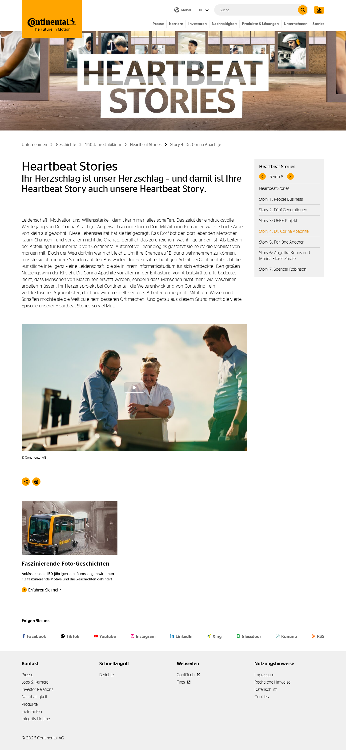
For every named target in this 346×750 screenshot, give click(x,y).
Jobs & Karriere (35, 682)
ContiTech (186, 675)
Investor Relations (37, 689)
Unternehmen (295, 23)
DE (201, 10)
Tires (181, 682)
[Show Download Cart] (318, 10)
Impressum (264, 675)
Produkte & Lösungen (260, 23)
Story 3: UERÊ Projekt (278, 220)
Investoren (197, 23)
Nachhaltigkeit (224, 23)
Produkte (30, 704)
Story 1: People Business (281, 199)
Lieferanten (32, 711)
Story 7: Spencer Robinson (282, 269)
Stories (318, 23)
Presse (158, 23)
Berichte (106, 675)
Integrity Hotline (36, 719)
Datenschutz (265, 689)
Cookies (261, 696)
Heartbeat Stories (274, 188)
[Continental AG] (52, 19)
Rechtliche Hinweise (272, 682)
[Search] (302, 10)
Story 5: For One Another (281, 242)
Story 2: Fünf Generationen (283, 210)
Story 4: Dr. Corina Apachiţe (284, 231)
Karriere (176, 23)
